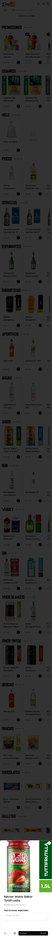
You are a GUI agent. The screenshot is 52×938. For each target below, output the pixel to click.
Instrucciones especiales (16, 910)
